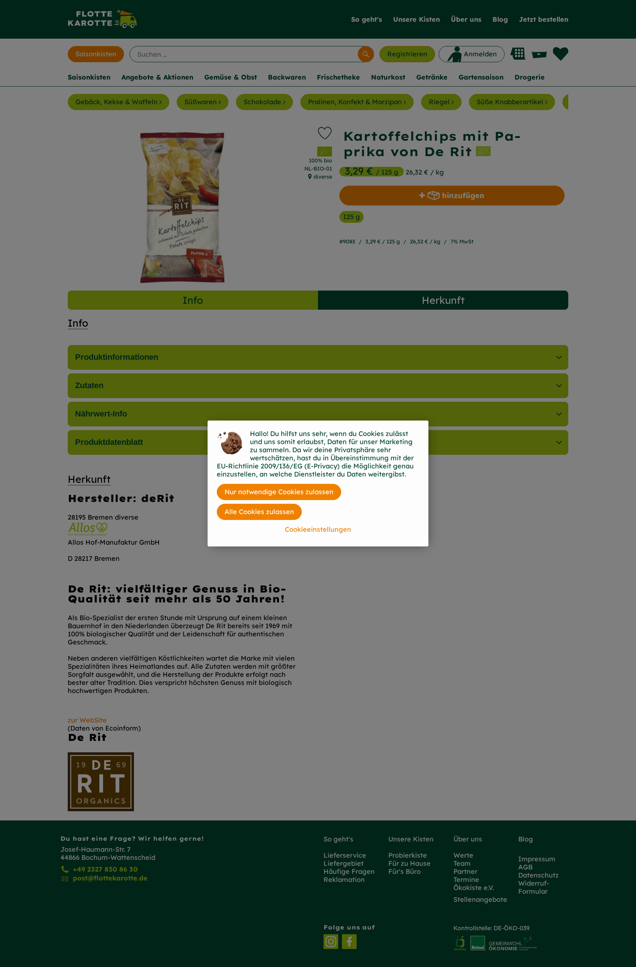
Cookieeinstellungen (318, 529)
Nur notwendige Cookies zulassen (279, 492)
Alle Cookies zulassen (259, 511)
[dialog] (318, 483)
